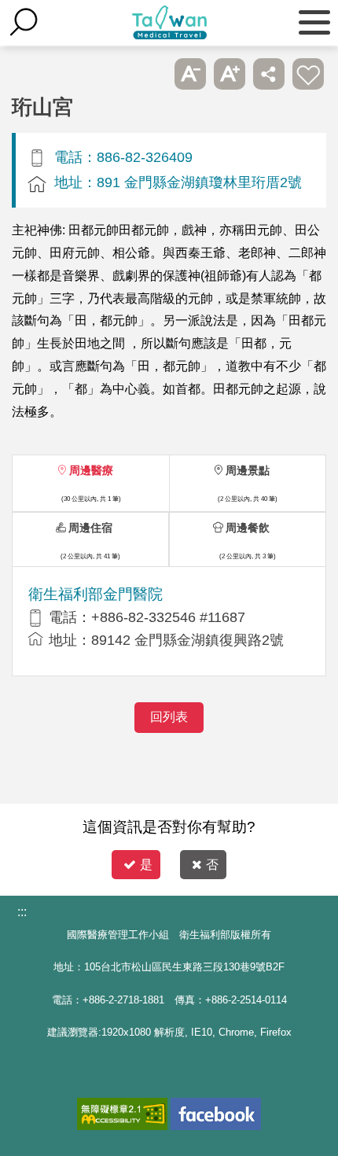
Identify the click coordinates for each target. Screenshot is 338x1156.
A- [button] (190, 74)
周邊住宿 (90, 527)
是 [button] (146, 864)
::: (22, 912)
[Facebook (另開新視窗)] (216, 1114)
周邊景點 (248, 470)
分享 (269, 74)
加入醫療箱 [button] (308, 74)
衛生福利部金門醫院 (95, 594)
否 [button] (212, 864)
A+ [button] (229, 74)
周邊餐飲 (248, 527)
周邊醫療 (91, 470)
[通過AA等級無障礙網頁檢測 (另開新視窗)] (122, 1114)
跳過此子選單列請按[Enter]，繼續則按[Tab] (151, 74)
